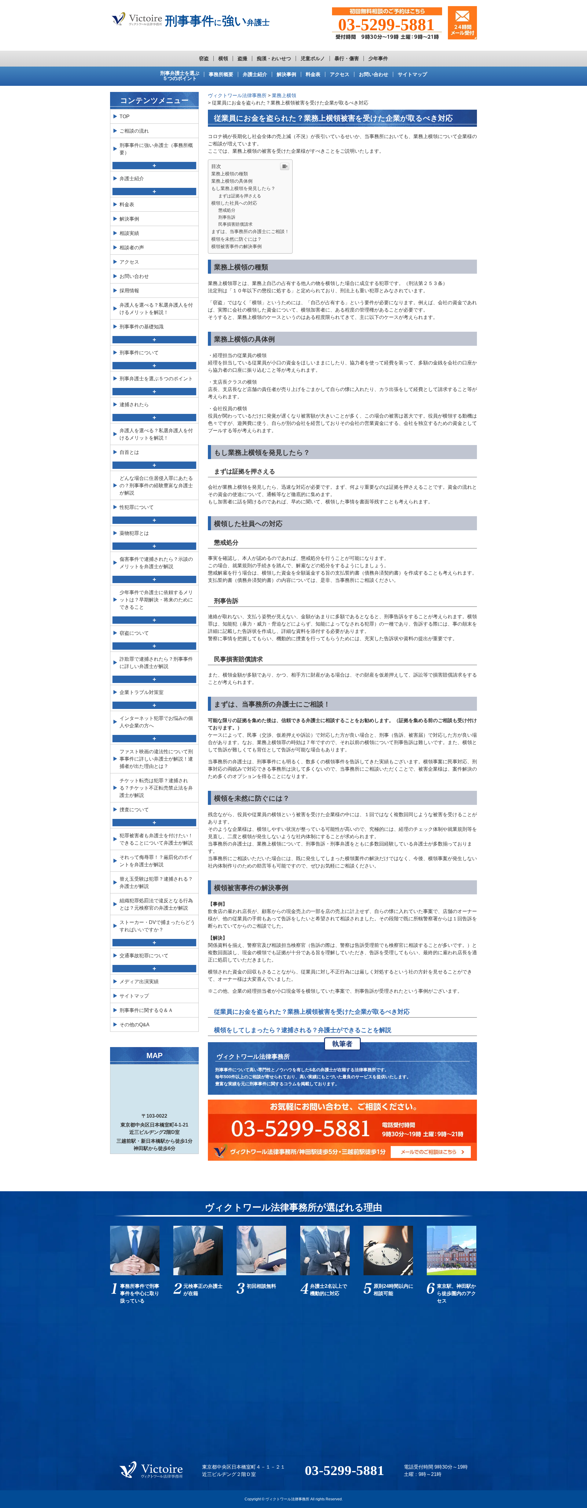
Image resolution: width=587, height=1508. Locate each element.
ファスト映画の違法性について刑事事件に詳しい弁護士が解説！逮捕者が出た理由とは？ (156, 759)
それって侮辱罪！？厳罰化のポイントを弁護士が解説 (156, 861)
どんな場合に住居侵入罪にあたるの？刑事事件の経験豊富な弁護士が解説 (156, 485)
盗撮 (242, 58)
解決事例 (286, 74)
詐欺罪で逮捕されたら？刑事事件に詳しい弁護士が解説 (156, 662)
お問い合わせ (373, 74)
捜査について (134, 809)
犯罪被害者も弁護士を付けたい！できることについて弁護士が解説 (156, 839)
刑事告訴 (226, 217)
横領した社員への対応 (234, 203)
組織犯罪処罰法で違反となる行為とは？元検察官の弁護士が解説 (156, 904)
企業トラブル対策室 (142, 692)
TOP (125, 116)
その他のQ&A (135, 1024)
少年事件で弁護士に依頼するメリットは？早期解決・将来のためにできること (156, 600)
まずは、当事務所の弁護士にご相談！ (250, 231)
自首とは (129, 452)
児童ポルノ (313, 58)
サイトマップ (412, 74)
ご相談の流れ (134, 130)
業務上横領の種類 (229, 173)
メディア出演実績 (139, 981)
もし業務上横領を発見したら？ (243, 188)
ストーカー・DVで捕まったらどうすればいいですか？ (157, 926)
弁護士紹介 (255, 74)
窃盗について (134, 633)
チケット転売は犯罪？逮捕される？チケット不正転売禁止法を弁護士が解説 (156, 788)
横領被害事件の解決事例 (236, 246)
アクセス (339, 74)
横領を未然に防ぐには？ (236, 239)
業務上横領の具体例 (232, 181)
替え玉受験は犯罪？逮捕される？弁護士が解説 (156, 882)
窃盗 (204, 58)
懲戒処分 (226, 210)
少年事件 (378, 58)
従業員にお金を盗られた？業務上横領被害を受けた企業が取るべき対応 (312, 1011)
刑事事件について (139, 352)
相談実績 (129, 233)
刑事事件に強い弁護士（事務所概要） (156, 149)
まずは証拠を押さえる (239, 195)
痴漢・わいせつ (274, 58)
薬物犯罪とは (134, 533)
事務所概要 (221, 74)
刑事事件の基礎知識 (142, 326)
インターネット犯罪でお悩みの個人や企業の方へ (156, 722)
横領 (223, 58)
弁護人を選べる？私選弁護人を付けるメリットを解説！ (156, 308)
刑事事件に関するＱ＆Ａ (146, 1010)
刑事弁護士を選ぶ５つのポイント (179, 76)
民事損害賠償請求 (235, 224)
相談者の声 (132, 247)
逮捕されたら (134, 404)
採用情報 (129, 290)
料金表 (313, 74)
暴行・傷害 (346, 58)
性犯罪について (137, 507)
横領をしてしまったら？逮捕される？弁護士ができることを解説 (302, 1030)
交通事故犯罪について (144, 955)
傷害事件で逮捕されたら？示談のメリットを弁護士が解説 (156, 563)
